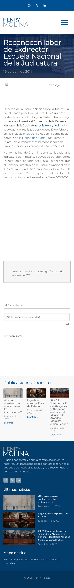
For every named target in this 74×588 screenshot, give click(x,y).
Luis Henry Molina (51, 125)
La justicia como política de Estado (35, 403)
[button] (65, 22)
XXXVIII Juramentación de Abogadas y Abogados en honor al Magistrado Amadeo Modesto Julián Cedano (59, 412)
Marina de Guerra (33, 137)
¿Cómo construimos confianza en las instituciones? (13, 406)
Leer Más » (9, 422)
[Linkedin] (45, 5)
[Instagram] (29, 5)
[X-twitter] (37, 5)
